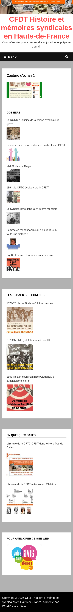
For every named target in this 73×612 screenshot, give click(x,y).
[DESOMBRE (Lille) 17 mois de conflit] (20, 357)
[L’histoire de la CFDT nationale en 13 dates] (20, 501)
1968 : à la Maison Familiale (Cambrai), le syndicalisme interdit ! (30, 378)
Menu (12, 56)
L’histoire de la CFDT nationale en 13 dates (31, 484)
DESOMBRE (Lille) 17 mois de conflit (28, 340)
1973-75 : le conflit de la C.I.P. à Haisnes (30, 303)
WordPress (9, 606)
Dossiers (13, 112)
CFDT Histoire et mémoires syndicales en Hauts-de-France (36, 27)
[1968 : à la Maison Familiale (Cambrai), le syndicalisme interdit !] (20, 397)
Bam (23, 606)
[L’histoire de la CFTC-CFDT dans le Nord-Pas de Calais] (20, 464)
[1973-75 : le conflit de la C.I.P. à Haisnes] (20, 320)
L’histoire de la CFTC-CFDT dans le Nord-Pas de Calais (35, 445)
